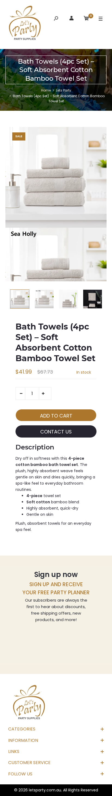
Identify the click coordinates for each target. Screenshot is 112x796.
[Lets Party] (25, 24)
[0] (86, 19)
